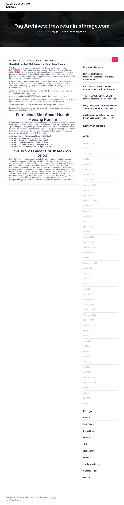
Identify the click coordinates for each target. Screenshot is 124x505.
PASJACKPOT (14, 70)
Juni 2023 (87, 341)
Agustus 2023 (88, 331)
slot (39, 60)
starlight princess (91, 464)
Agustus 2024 (88, 268)
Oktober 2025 (88, 195)
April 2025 (87, 227)
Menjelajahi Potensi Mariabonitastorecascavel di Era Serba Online (98, 77)
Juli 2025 (87, 211)
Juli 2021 (86, 393)
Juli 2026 (87, 149)
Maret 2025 (88, 232)
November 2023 (89, 315)
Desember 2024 (89, 247)
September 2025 (90, 201)
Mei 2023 (86, 346)
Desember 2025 (89, 185)
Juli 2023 (87, 336)
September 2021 (90, 383)
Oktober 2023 (88, 320)
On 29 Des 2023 (15, 60)
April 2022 (87, 372)
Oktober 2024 (88, 258)
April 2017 (87, 403)
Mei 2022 (86, 367)
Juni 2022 (87, 362)
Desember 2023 (89, 310)
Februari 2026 (88, 175)
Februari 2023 (88, 357)
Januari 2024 (88, 305)
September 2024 (90, 263)
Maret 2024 (88, 294)
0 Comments (52, 60)
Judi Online (88, 424)
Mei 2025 (86, 221)
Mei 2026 (86, 159)
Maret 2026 (88, 169)
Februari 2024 (88, 299)
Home (39, 31)
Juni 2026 (87, 154)
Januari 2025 (88, 242)
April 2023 (87, 351)
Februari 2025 (88, 237)
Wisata (86, 477)
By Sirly (29, 60)
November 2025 (89, 190)
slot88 (86, 457)
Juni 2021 (87, 398)
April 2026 (87, 164)
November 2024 (89, 253)
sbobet (86, 437)
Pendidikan (88, 431)
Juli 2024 (87, 273)
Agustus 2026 (88, 144)
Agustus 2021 (88, 388)
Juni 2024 (87, 279)
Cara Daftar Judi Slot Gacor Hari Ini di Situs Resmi (37, 64)
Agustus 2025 (88, 206)
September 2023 (90, 325)
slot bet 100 (89, 451)
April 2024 (87, 289)
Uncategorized (90, 471)
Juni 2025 (87, 216)
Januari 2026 (88, 180)
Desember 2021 (89, 377)
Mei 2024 (86, 284)
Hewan (86, 418)
